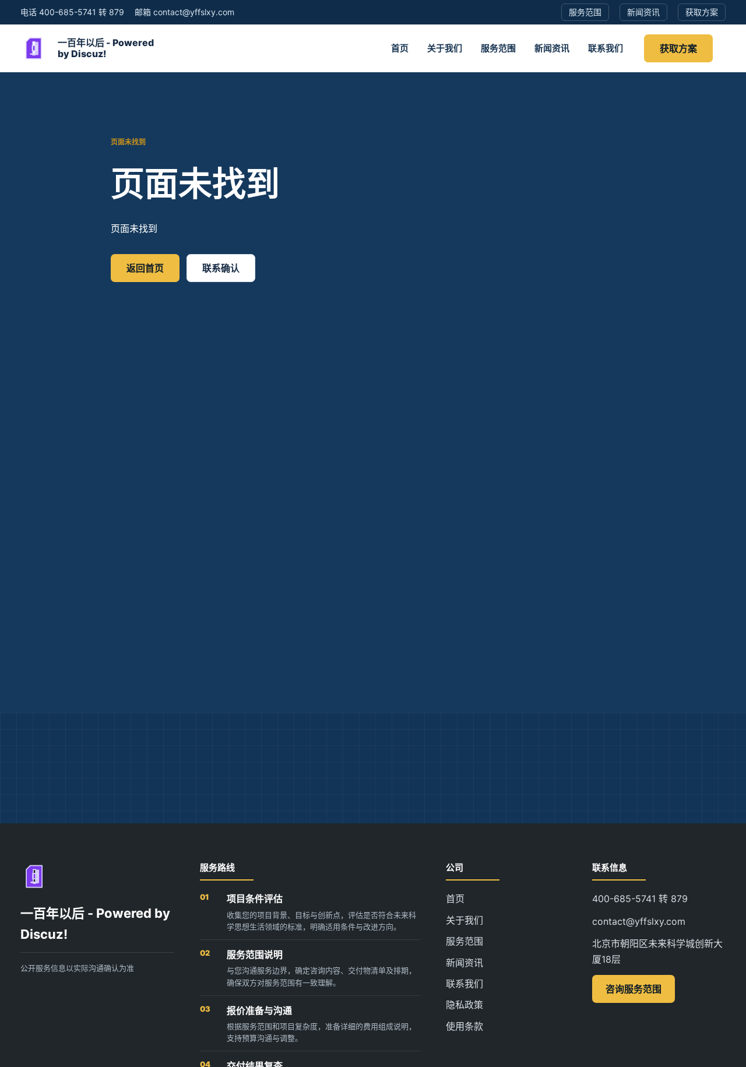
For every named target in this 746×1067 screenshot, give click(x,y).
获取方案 (678, 48)
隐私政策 (464, 1004)
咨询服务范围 (633, 989)
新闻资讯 (551, 48)
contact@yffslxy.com (638, 921)
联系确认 (221, 268)
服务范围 (498, 48)
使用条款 (464, 1026)
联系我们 (605, 48)
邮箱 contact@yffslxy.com (184, 12)
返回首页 (145, 268)
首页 (400, 48)
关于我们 (444, 48)
